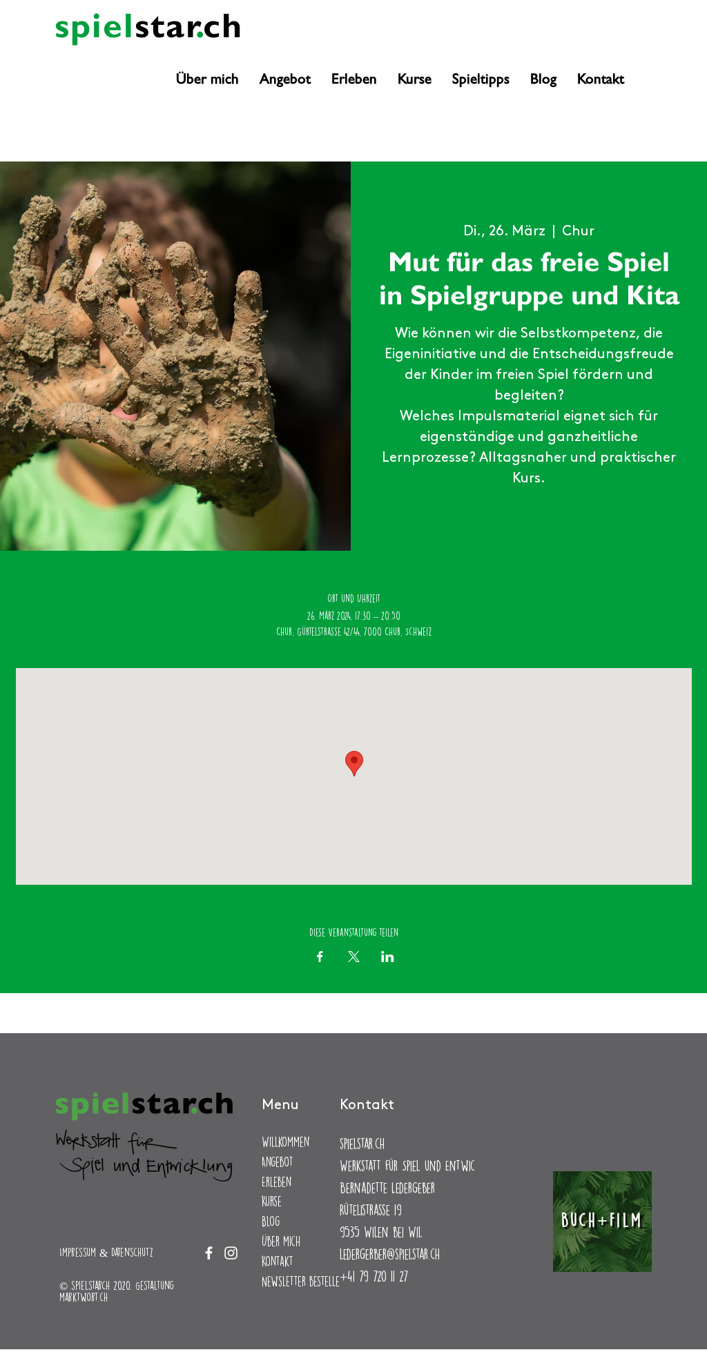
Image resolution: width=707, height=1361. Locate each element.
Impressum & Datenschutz (106, 1252)
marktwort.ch (83, 1297)
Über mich (281, 1241)
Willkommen (285, 1142)
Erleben (276, 1182)
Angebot (277, 1162)
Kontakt (277, 1261)
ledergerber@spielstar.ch (390, 1254)
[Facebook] (63, 63)
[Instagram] (85, 63)
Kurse (272, 1201)
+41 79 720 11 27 (374, 1276)
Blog (271, 1221)
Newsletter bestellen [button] (303, 1281)
